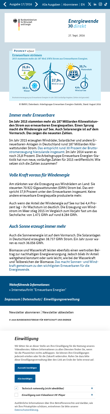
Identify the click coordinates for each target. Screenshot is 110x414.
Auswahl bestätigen (27, 367)
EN (83, 4)
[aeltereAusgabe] (5, 4)
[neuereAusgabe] (36, 4)
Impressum (12, 299)
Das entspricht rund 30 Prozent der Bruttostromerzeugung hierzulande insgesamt (53, 150)
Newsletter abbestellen (58, 312)
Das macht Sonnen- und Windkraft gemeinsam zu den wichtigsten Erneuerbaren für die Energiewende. (54, 266)
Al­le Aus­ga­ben (51, 4)
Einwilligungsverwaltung (62, 299)
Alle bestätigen (25, 378)
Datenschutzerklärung (26, 409)
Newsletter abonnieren (24, 312)
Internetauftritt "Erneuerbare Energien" (38, 290)
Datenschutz (32, 299)
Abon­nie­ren (70, 4)
